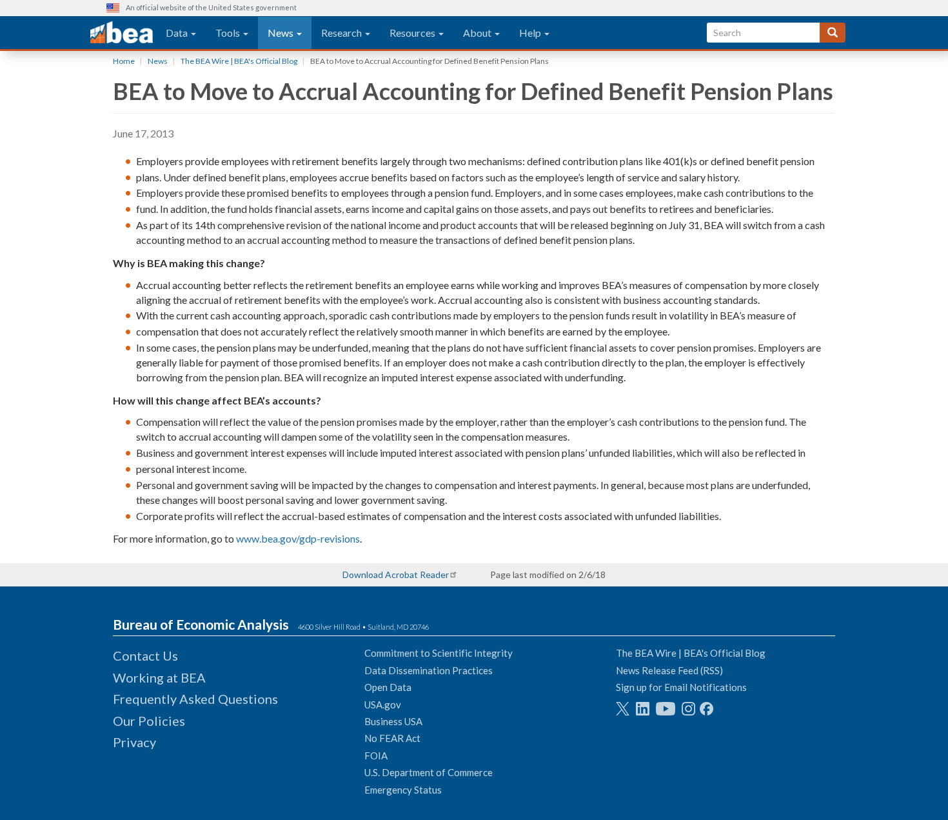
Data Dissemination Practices (428, 670)
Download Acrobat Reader (395, 574)
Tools (228, 32)
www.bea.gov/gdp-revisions (298, 538)
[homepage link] (121, 33)
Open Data (387, 687)
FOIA (376, 755)
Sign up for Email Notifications (681, 687)
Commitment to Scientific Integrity (438, 653)
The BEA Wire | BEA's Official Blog (239, 61)
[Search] (832, 33)
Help (531, 32)
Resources (413, 32)
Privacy (134, 742)
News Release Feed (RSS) (669, 670)
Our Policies (149, 720)
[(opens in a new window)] (622, 708)
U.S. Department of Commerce (428, 772)
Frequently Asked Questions (195, 698)
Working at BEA (159, 677)
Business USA (393, 721)
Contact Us (145, 655)
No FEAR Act (392, 738)
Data (178, 32)
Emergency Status (403, 789)
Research (342, 32)
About (478, 32)
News (281, 32)
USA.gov (382, 704)
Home (124, 61)
